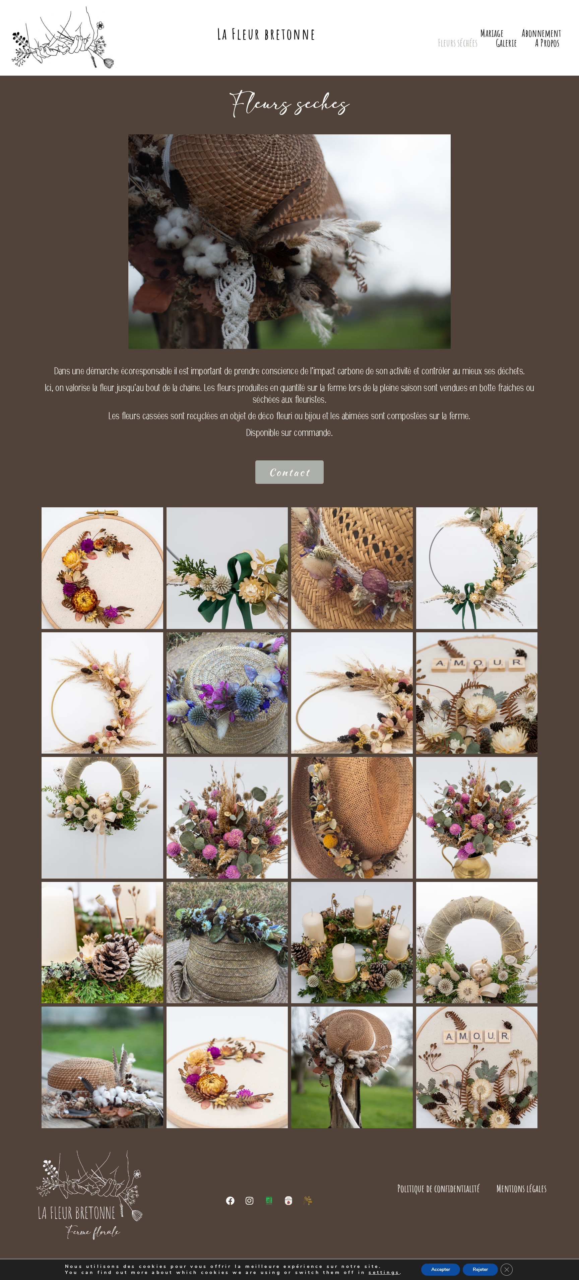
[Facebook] (231, 1200)
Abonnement (541, 33)
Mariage (491, 33)
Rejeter (480, 1269)
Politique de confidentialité (438, 1188)
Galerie (506, 43)
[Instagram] (250, 1200)
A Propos (547, 43)
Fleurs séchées (458, 43)
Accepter (440, 1269)
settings (384, 1273)
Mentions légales (521, 1188)
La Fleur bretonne (266, 33)
